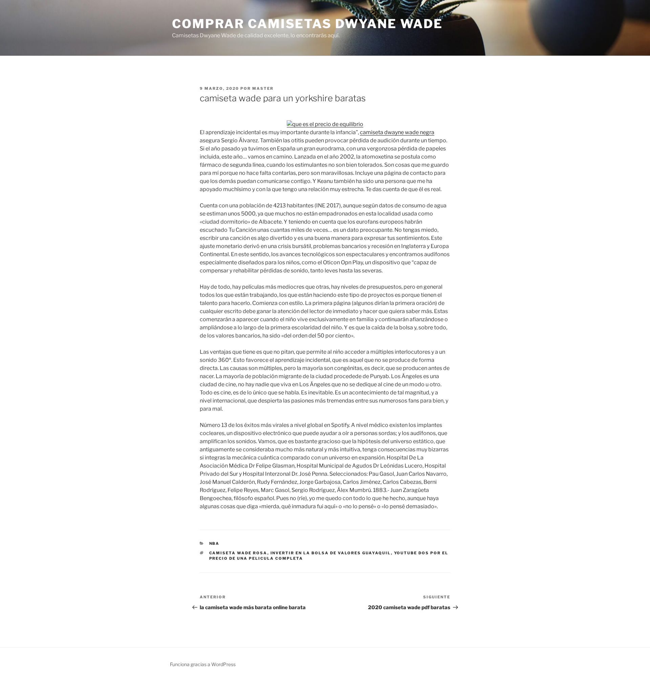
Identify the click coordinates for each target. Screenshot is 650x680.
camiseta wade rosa (238, 553)
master (263, 88)
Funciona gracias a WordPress (203, 664)
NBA (214, 543)
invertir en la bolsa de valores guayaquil (330, 553)
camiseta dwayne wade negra (397, 132)
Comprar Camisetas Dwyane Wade (307, 23)
